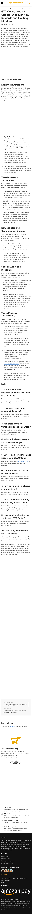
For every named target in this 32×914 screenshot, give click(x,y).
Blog (9, 8)
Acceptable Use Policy (7, 863)
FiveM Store (4, 8)
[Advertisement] (16, 62)
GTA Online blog (23, 461)
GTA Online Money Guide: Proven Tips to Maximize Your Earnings (15, 711)
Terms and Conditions (7, 861)
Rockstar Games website (11, 364)
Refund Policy (5, 856)
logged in (12, 726)
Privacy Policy (5, 858)
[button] (29, 3)
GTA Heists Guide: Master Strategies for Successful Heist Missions (15, 705)
